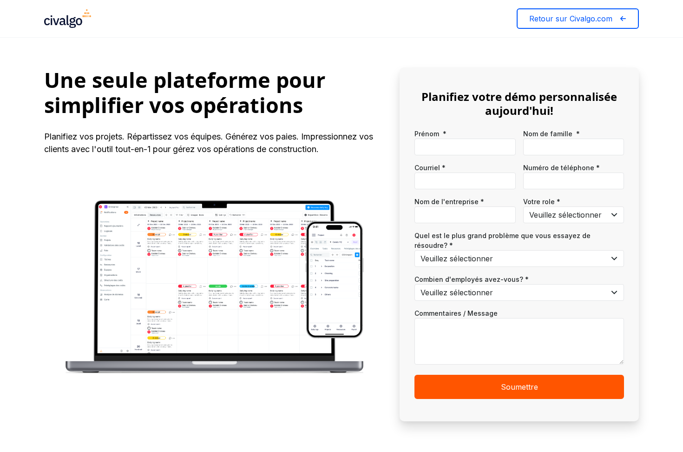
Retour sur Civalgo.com (570, 18)
